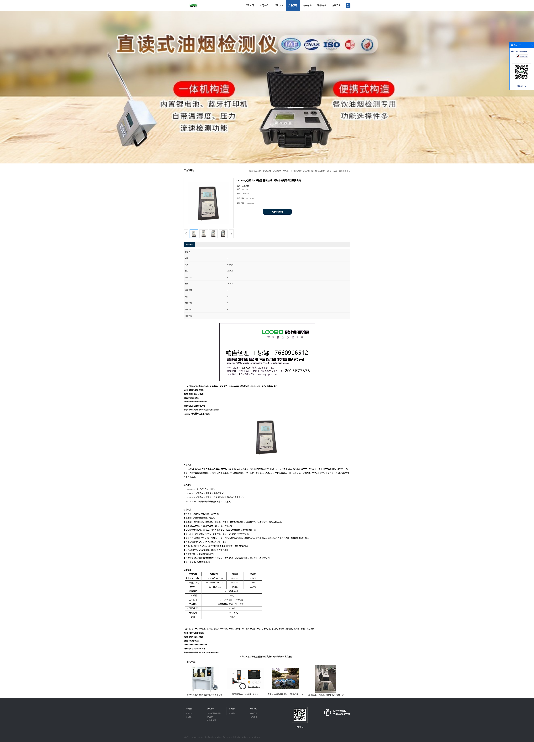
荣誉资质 (189, 717)
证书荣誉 (307, 5)
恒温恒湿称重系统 (214, 713)
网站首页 (267, 171)
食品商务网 (255, 737)
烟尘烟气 (210, 717)
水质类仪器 (211, 720)
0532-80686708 (341, 714)
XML (231, 737)
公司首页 (249, 5)
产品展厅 (292, 5)
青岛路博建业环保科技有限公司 (216, 737)
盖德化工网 (246, 737)
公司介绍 (263, 5)
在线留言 (336, 5)
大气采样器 (287, 171)
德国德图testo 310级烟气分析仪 (245, 694)
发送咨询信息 (277, 212)
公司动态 (278, 5)
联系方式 (321, 5)
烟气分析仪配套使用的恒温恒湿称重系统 (204, 695)
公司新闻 (232, 713)
